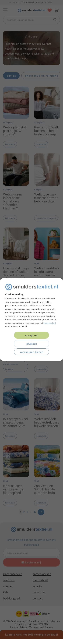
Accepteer (31, 335)
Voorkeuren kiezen (31, 351)
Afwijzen (31, 343)
